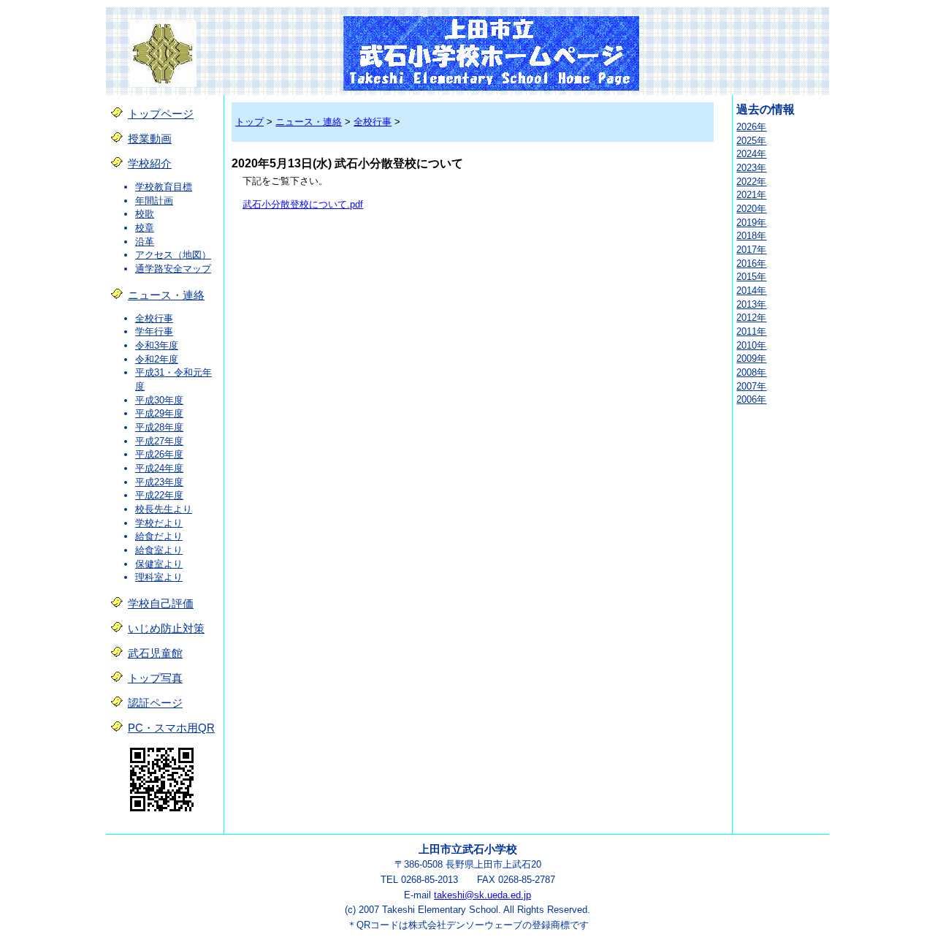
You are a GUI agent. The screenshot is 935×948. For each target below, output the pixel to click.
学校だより (159, 522)
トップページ (161, 114)
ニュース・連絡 (166, 295)
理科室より (159, 577)
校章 (144, 227)
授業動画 (150, 139)
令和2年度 (156, 359)
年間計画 (154, 200)
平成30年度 (159, 400)
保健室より (159, 563)
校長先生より (163, 509)
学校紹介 (150, 164)
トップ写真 (155, 678)
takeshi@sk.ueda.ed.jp (482, 895)
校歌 (144, 213)
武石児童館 (155, 653)
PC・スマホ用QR (171, 728)
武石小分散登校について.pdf (303, 204)
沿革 (144, 241)
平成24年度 (159, 468)
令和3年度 (156, 345)
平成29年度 (159, 413)
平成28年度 (159, 427)
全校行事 (154, 318)
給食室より (159, 550)
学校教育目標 (163, 186)
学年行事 (154, 331)
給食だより (159, 536)
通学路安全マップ (173, 268)
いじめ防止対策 (166, 628)
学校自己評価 (161, 604)
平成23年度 (159, 482)
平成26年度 (159, 454)
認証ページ (155, 703)
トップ (249, 121)
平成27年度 (159, 441)
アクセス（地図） (173, 254)
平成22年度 (159, 495)
